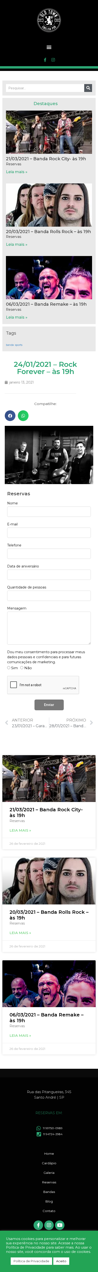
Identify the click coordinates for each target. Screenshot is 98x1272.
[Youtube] (59, 1225)
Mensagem (16, 608)
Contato (49, 1211)
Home (49, 1153)
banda (10, 345)
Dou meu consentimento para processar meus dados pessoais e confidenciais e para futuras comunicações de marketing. (46, 657)
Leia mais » (16, 172)
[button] (49, 47)
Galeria (49, 1173)
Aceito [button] (61, 1261)
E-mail (12, 524)
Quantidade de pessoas (26, 587)
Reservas (49, 1182)
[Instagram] (53, 60)
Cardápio (49, 1163)
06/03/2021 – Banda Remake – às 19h (46, 304)
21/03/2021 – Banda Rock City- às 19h (46, 158)
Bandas (49, 1192)
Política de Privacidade (31, 1261)
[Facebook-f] (45, 60)
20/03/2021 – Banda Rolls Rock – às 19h (48, 231)
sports (18, 345)
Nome (12, 503)
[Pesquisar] (88, 88)
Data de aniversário (23, 566)
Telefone (14, 545)
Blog (49, 1201)
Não (28, 668)
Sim (14, 668)
